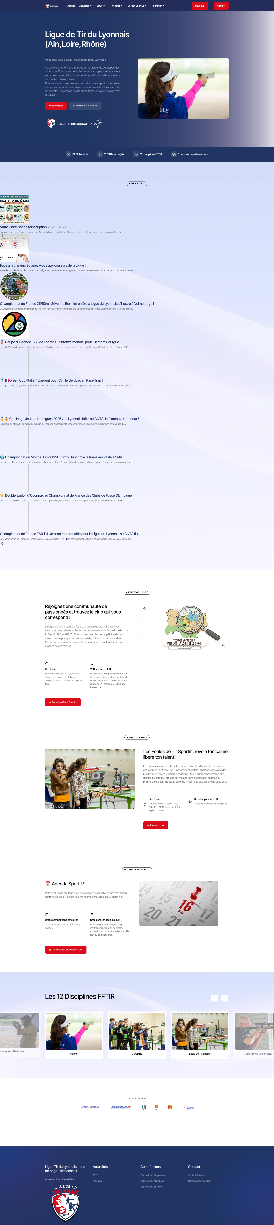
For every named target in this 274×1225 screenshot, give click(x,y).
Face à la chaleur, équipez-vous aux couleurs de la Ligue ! (43, 265)
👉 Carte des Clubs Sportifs (62, 702)
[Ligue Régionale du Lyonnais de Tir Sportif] (51, 6)
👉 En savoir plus (155, 825)
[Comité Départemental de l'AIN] (144, 1107)
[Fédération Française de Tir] (188, 1107)
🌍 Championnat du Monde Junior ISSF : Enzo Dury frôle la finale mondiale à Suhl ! (61, 457)
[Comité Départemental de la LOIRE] (157, 1107)
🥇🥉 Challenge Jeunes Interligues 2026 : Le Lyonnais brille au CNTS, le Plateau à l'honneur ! (69, 419)
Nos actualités (56, 105)
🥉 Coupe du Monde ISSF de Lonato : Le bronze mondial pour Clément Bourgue (59, 342)
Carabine (137, 1053)
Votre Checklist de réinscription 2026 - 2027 (33, 227)
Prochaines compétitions (85, 105)
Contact (221, 5)
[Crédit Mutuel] (90, 1107)
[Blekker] (121, 1107)
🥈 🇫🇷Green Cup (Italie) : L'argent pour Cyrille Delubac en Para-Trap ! (51, 380)
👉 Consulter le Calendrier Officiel (65, 949)
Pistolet (74, 1053)
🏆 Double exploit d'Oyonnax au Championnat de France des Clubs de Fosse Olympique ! (67, 495)
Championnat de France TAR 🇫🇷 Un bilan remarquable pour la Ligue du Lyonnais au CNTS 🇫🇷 (69, 534)
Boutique (199, 5)
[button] (85, 5)
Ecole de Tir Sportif (199, 1053)
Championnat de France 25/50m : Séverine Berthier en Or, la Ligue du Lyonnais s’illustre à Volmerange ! (77, 304)
